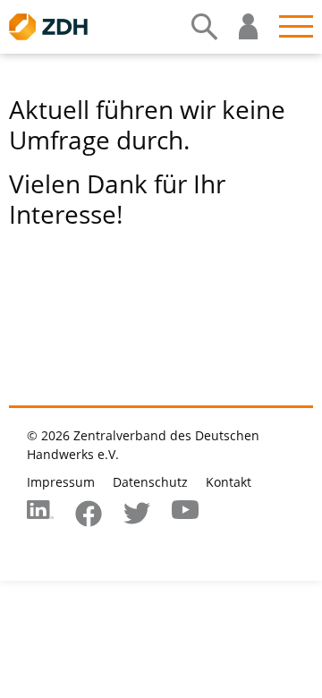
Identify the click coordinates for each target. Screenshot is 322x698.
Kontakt (228, 481)
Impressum (61, 481)
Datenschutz (150, 481)
